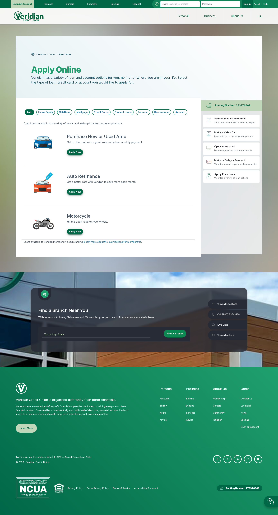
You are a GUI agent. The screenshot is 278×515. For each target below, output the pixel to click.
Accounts (164, 398)
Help (266, 4)
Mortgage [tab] (82, 112)
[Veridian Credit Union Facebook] (217, 459)
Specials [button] (115, 4)
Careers (217, 405)
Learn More (26, 428)
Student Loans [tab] (123, 112)
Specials (245, 420)
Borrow (52, 54)
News (243, 413)
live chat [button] (271, 501)
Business (209, 16)
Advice (163, 420)
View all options (226, 335)
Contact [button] (48, 4)
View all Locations (227, 304)
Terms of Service (121, 488)
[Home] (33, 54)
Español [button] (137, 4)
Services (190, 413)
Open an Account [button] (22, 4)
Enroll (257, 4)
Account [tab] (180, 112)
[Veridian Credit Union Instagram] (248, 459)
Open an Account (231, 149)
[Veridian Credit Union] (29, 16)
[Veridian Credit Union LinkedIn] (238, 459)
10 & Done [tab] (64, 112)
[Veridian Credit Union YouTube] (258, 459)
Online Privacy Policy (98, 488)
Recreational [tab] (161, 112)
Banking (190, 398)
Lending (190, 405)
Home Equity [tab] (45, 112)
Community (219, 413)
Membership (219, 398)
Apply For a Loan (231, 176)
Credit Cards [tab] (101, 112)
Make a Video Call (231, 135)
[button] (260, 16)
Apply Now (75, 152)
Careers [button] (70, 4)
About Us (237, 16)
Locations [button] (92, 4)
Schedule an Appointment (231, 121)
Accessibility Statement (146, 488)
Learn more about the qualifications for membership (112, 241)
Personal (183, 16)
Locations (246, 405)
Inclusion (217, 420)
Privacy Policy (75, 488)
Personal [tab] (143, 112)
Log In (247, 4)
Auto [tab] (29, 112)
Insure (163, 413)
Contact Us (246, 398)
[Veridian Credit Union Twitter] (227, 459)
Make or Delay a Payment (231, 162)
